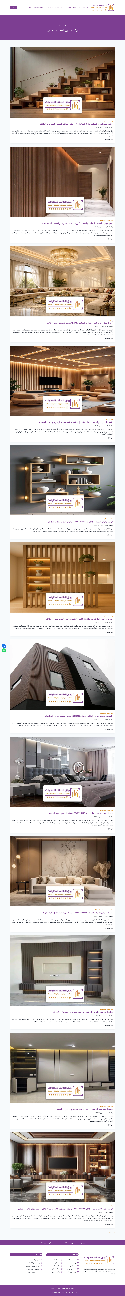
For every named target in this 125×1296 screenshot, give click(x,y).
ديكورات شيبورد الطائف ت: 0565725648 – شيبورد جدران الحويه (85, 1109)
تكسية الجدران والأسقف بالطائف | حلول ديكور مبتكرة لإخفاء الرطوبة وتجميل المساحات (75, 422)
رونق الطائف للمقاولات (58, 1288)
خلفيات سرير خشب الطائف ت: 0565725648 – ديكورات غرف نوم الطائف (81, 813)
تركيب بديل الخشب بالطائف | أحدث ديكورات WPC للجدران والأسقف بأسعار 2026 (77, 223)
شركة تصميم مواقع (71, 1292)
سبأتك (62, 1292)
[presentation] (62, 82)
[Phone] (4, 646)
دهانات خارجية (74, 1243)
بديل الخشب (110, 121)
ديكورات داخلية (103, 121)
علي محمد (105, 227)
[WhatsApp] (4, 650)
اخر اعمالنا (76, 7)
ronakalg (106, 916)
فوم (93, 909)
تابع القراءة (109, 139)
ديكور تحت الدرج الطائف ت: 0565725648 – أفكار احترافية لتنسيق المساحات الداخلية (76, 124)
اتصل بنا (28, 7)
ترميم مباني (49, 7)
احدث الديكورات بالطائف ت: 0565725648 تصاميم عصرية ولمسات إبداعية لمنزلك (78, 913)
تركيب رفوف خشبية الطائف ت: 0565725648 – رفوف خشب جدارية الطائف (80, 522)
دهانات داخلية (64, 1243)
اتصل (13, 7)
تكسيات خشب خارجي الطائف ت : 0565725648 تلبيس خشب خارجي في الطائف (78, 716)
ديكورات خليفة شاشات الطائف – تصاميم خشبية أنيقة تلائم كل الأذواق (83, 1012)
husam (106, 127)
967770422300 (53, 1292)
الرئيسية (85, 7)
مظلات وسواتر (38, 7)
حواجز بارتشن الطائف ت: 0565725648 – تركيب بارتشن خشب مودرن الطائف (79, 619)
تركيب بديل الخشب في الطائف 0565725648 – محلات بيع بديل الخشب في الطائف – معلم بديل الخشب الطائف (65, 1209)
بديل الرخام (104, 909)
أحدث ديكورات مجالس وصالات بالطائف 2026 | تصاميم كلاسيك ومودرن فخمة (80, 323)
